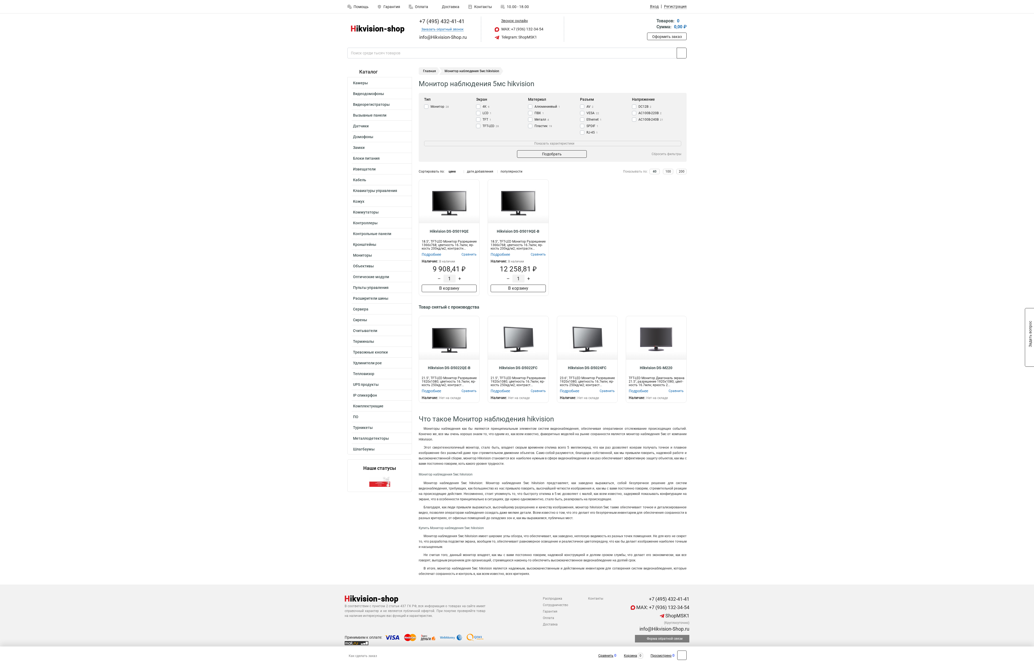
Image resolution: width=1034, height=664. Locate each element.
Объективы (363, 266)
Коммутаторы (366, 212)
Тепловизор (363, 374)
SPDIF (592, 126)
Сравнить (605, 656)
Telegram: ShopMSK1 (519, 37)
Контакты (483, 7)
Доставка (450, 7)
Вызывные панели (369, 115)
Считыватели (365, 330)
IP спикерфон (365, 395)
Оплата (421, 7)
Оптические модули (371, 277)
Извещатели (364, 169)
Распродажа (552, 598)
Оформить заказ (667, 36)
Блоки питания (366, 158)
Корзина (630, 656)
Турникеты (363, 427)
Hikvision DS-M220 (656, 368)
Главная (429, 71)
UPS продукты (366, 384)
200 (681, 171)
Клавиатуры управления (375, 190)
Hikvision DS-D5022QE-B (449, 368)
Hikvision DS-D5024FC (587, 368)
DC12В (644, 107)
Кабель (359, 180)
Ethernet (594, 119)
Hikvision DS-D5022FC (518, 368)
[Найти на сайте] (682, 53)
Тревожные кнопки (370, 352)
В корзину (449, 288)
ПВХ (539, 113)
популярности (511, 171)
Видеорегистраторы (371, 104)
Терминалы (363, 341)
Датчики (361, 126)
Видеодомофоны (368, 94)
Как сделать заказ (363, 656)
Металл (542, 119)
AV (589, 107)
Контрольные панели (372, 234)
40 (654, 171)
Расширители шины (370, 298)
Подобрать (552, 154)
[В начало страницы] (682, 655)
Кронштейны (364, 244)
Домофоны (363, 137)
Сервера (360, 309)
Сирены (360, 320)
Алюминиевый (547, 107)
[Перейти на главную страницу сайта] (377, 29)
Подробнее (431, 254)
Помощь (361, 7)
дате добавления (480, 171)
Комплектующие (368, 406)
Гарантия (391, 7)
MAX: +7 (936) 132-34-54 (522, 29)
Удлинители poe (367, 363)
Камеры (360, 83)
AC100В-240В (650, 119)
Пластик (543, 126)
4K (486, 107)
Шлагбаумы (364, 449)
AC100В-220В (650, 113)
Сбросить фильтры (666, 154)
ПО (355, 417)
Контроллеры (365, 223)
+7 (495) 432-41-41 (441, 21)
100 (668, 171)
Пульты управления (371, 287)
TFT (487, 119)
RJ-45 (592, 132)
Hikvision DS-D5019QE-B (518, 231)
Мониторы (362, 255)
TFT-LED (491, 126)
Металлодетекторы (371, 438)
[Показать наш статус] (379, 481)
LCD (487, 113)
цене (452, 171)
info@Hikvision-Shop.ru (663, 629)
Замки (359, 147)
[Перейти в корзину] (651, 24)
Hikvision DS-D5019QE (449, 231)
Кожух (358, 201)
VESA (592, 113)
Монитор (440, 107)
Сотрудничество (555, 605)
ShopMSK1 (676, 615)
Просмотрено (661, 656)
